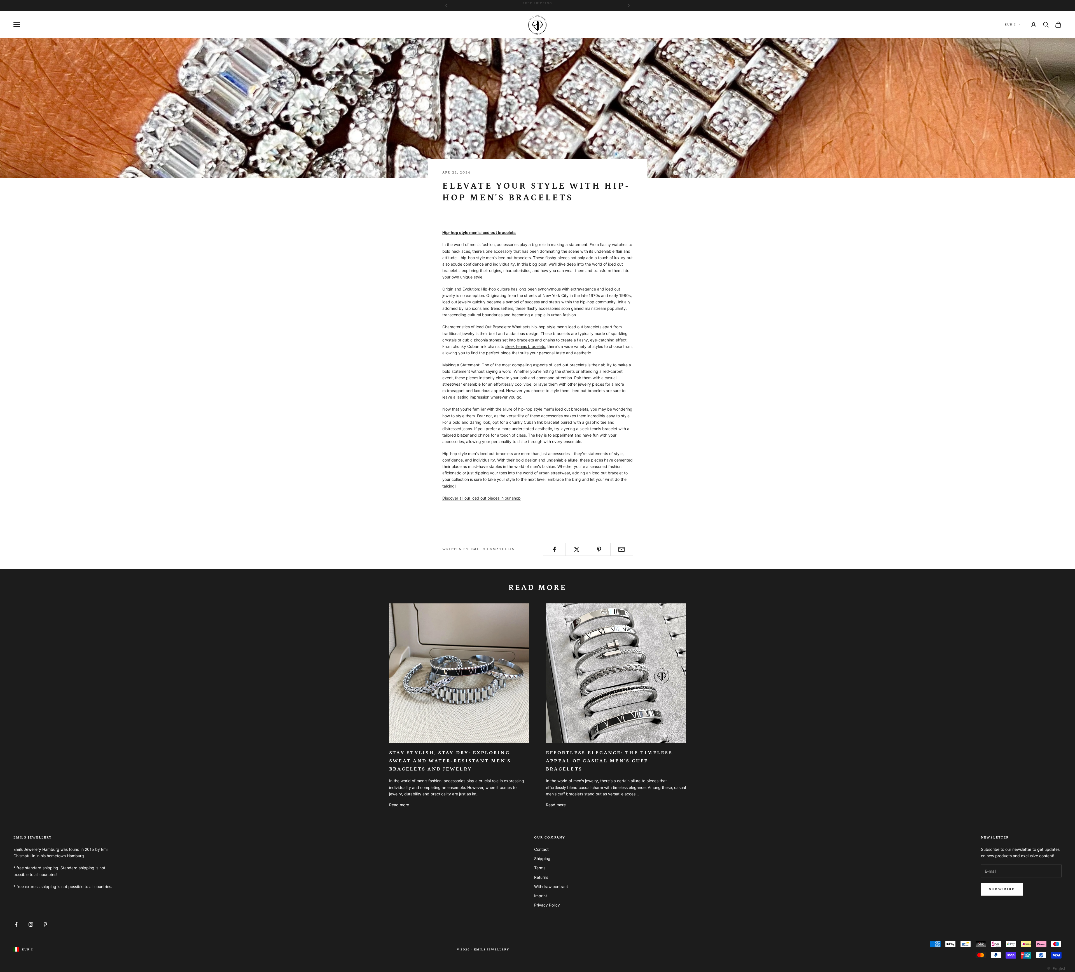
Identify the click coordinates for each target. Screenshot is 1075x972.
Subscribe (1002, 889)
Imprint (540, 895)
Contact (541, 849)
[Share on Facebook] (554, 549)
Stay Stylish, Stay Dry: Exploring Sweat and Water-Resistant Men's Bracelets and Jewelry (450, 761)
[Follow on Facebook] (16, 924)
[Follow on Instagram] (31, 924)
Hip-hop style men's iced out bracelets (479, 232)
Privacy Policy (547, 905)
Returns (541, 877)
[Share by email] (622, 549)
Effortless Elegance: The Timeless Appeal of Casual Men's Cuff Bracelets (609, 761)
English (1060, 968)
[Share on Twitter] (576, 549)
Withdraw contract (551, 886)
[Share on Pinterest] (599, 549)
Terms (539, 867)
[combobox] (1056, 968)
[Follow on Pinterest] (45, 924)
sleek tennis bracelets (525, 346)
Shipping (542, 858)
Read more (399, 804)
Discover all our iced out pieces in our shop (481, 498)
